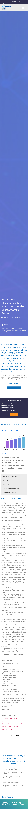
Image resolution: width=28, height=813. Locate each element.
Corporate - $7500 (8, 407)
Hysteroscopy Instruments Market (9, 721)
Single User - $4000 (9, 403)
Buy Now (14, 414)
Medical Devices (10, 328)
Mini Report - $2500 (9, 410)
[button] (23, 8)
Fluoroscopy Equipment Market (9, 718)
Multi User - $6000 (8, 405)
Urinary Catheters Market (7, 729)
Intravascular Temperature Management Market (13, 723)
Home (3, 328)
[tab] (14, 424)
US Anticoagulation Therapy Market (10, 726)
